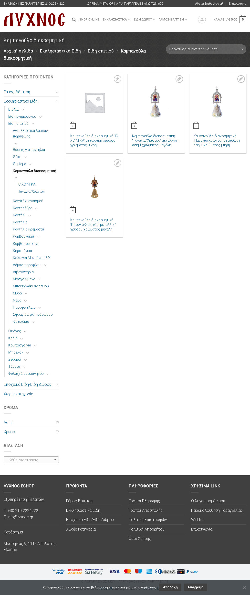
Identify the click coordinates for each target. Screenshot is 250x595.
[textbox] (30, 460)
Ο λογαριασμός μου (208, 501)
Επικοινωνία (237, 3)
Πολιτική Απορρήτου (147, 529)
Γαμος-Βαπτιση (171, 19)
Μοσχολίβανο (24, 279)
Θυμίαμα (19, 164)
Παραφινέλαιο (24, 307)
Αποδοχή (170, 587)
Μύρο (17, 293)
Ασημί (8, 422)
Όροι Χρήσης (140, 538)
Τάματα (14, 367)
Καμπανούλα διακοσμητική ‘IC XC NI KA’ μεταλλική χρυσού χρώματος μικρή (94, 140)
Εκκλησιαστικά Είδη (60, 50)
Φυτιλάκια (21, 322)
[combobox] (31, 459)
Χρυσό (9, 431)
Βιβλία (13, 109)
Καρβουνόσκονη (26, 244)
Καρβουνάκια (23, 236)
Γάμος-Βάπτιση (17, 92)
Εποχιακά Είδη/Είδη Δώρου (27, 384)
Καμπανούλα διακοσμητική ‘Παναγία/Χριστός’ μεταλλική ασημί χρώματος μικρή (217, 140)
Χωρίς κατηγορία (18, 394)
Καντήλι (19, 215)
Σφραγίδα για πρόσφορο (33, 315)
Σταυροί (14, 359)
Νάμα (17, 300)
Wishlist (197, 519)
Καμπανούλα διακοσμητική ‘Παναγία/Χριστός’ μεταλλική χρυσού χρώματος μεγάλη (93, 224)
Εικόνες (14, 331)
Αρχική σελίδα (18, 50)
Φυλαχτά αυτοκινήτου (26, 374)
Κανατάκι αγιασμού (28, 201)
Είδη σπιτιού (101, 50)
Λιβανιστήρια (23, 272)
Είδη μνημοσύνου (22, 117)
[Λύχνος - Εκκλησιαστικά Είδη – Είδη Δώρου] (34, 19)
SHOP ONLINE (89, 19)
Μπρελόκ (15, 352)
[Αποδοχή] (243, 587)
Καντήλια (20, 222)
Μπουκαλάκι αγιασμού (31, 286)
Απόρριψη (195, 587)
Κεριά (12, 338)
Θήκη (17, 157)
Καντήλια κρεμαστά (28, 229)
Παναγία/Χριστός (31, 191)
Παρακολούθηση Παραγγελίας (217, 510)
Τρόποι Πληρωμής (144, 501)
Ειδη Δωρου (143, 19)
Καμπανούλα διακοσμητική (34, 171)
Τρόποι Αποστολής (146, 510)
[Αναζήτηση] (74, 19)
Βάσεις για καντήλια (29, 150)
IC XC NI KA (26, 184)
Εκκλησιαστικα (115, 19)
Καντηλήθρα (22, 208)
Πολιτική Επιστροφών (148, 519)
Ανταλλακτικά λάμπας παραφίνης (30, 133)
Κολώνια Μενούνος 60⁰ (32, 258)
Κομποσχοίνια (19, 345)
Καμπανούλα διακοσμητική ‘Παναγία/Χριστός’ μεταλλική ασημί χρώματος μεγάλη (155, 140)
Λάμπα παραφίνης (27, 265)
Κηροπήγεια (22, 251)
